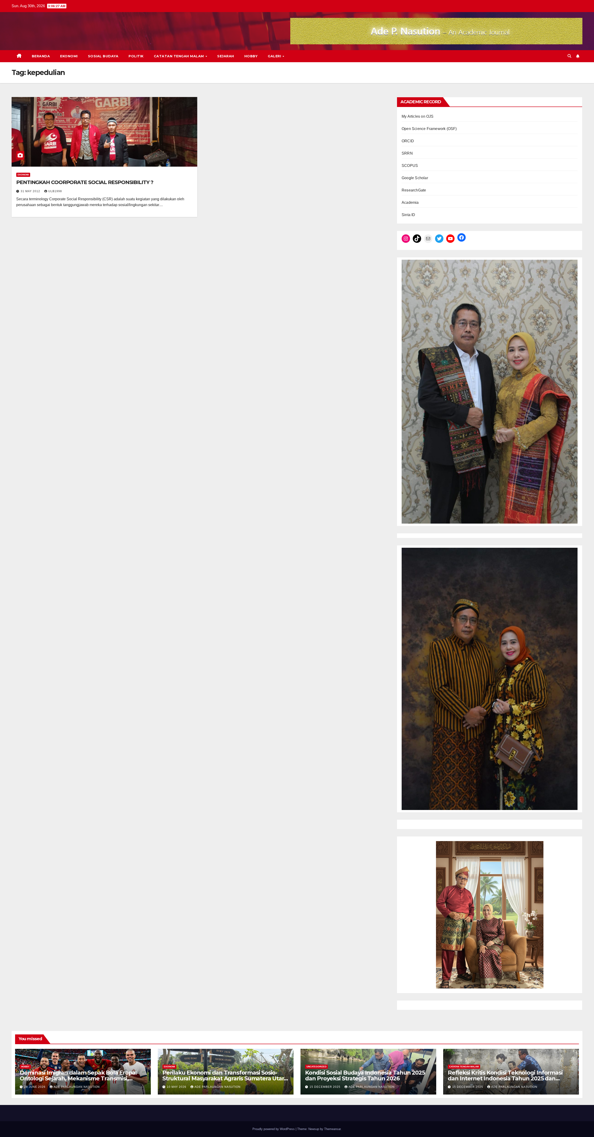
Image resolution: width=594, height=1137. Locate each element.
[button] (569, 56)
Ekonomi (69, 56)
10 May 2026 (177, 1086)
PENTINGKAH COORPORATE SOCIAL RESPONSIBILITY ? (84, 182)
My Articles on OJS (418, 116)
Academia (410, 202)
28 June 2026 (35, 1086)
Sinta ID (408, 215)
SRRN (407, 153)
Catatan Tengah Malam (179, 56)
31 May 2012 (31, 191)
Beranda (41, 56)
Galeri (275, 56)
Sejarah (225, 56)
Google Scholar (415, 178)
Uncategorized (316, 1066)
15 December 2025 (325, 1086)
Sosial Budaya (103, 56)
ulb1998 (55, 191)
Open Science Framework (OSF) (429, 129)
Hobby (251, 56)
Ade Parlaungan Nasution (77, 1086)
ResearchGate (414, 190)
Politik (136, 56)
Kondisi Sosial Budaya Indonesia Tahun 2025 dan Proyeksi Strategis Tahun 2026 (365, 1075)
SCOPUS (410, 166)
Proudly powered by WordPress (274, 1129)
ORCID (408, 141)
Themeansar (332, 1129)
